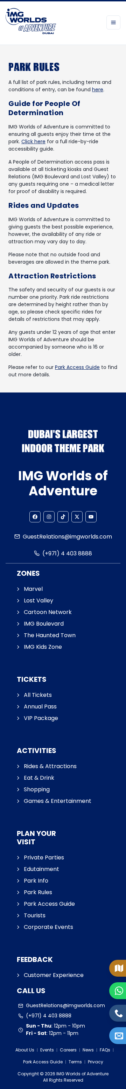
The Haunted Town (50, 635)
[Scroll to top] (119, 1059)
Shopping (37, 789)
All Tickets (38, 695)
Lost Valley (38, 600)
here (97, 89)
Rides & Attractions (50, 766)
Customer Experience (54, 975)
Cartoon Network (48, 612)
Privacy (95, 1062)
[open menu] (113, 22)
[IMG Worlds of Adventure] (31, 22)
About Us (24, 1050)
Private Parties (44, 857)
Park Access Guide (77, 367)
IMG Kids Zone (43, 647)
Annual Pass (40, 706)
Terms (75, 1062)
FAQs (105, 1050)
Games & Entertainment (57, 801)
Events (47, 1050)
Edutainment (41, 869)
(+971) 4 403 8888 (67, 553)
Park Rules (38, 892)
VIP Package (41, 718)
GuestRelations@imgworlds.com (67, 537)
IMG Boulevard (44, 624)
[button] (35, 516)
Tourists (35, 915)
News (88, 1050)
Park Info (36, 881)
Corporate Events (48, 927)
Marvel (33, 589)
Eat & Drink (39, 778)
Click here (33, 141)
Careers (68, 1050)
